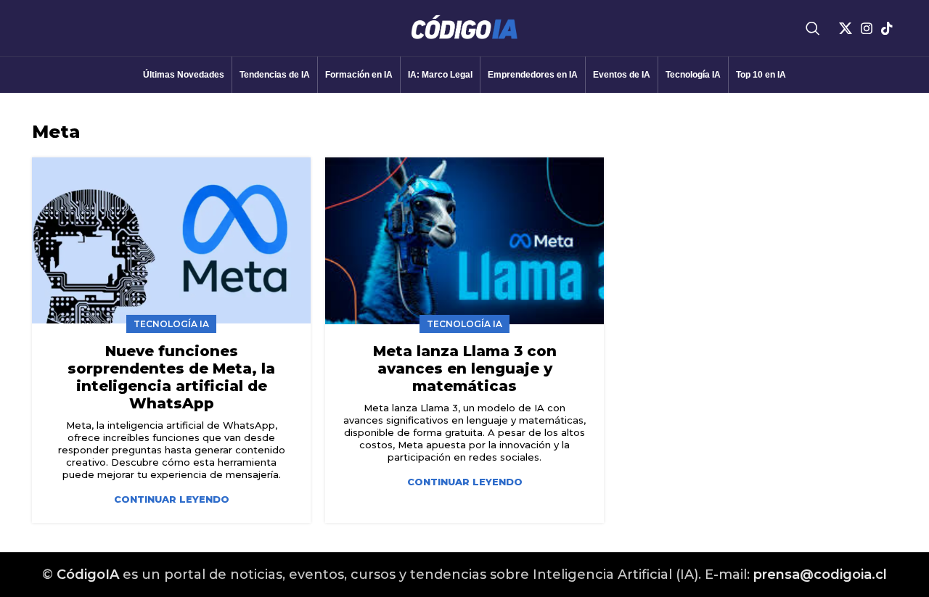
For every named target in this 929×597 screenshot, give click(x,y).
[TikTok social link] (887, 28)
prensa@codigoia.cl (820, 574)
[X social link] (845, 28)
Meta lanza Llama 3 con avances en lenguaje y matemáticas (465, 368)
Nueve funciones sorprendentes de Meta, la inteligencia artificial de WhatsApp (171, 377)
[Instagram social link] (866, 28)
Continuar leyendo (171, 499)
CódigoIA (88, 574)
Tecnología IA (171, 323)
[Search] (812, 28)
